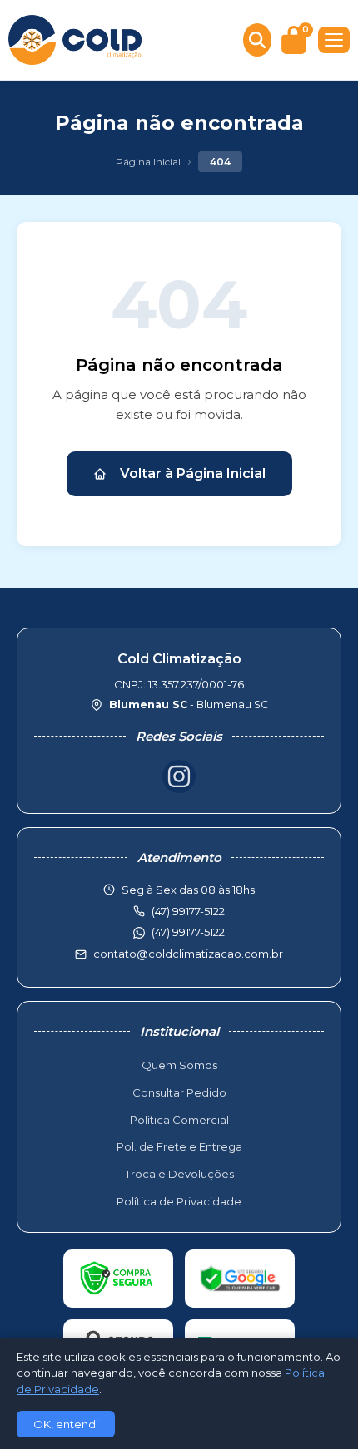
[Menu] (334, 40)
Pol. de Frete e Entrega (179, 1146)
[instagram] (179, 776)
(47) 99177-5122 (188, 932)
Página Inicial (148, 161)
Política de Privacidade (179, 1201)
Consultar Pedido (179, 1092)
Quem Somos (179, 1065)
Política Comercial (179, 1119)
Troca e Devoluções (179, 1173)
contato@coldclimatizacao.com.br (188, 953)
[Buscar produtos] (257, 40)
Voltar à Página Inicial (193, 473)
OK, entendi (65, 1424)
